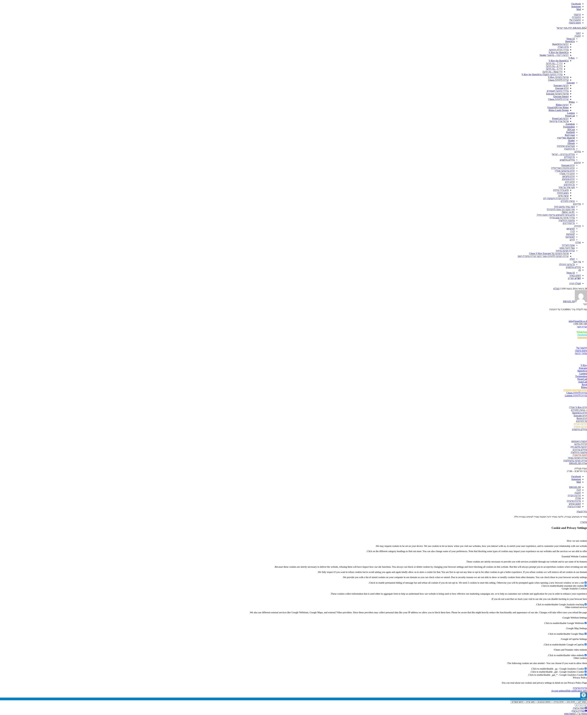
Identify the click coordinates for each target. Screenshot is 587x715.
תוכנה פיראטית (580, 455)
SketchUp (582, 370)
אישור (584, 522)
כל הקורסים (581, 421)
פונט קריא (530, 702)
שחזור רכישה (581, 353)
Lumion (583, 373)
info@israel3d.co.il (578, 321)
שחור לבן (582, 702)
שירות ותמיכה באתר (577, 457)
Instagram (582, 337)
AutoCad (582, 381)
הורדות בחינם (580, 444)
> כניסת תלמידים (579, 410)
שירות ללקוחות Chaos (576, 392)
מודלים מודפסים (579, 429)
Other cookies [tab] (580, 658)
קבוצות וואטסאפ (579, 441)
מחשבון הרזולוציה (579, 452)
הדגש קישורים (517, 702)
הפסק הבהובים (544, 702)
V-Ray (584, 365)
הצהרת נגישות (578, 710)
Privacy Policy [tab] (580, 677)
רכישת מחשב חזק (578, 446)
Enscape (583, 368)
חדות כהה (571, 702)
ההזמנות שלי (575, 20)
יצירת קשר (582, 326)
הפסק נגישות (579, 708)
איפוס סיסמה (575, 22)
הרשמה (577, 14)
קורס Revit (582, 418)
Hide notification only (576, 690)
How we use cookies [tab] (577, 541)
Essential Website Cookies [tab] (574, 556)
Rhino (584, 387)
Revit (584, 384)
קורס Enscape (580, 415)
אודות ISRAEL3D (578, 463)
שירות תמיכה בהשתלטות (575, 460)
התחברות (576, 17)
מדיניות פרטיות (580, 688)
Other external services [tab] (576, 607)
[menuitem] (290, 14)
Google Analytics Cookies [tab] (574, 588)
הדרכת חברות (580, 424)
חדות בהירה (559, 702)
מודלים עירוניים (580, 449)
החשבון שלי (581, 347)
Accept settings (558, 690)
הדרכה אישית (580, 426)
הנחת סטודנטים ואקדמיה (575, 390)
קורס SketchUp (579, 412)
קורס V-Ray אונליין (578, 407)
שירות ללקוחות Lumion (576, 395)
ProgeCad (582, 379)
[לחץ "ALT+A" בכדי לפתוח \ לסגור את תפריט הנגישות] (583, 695)
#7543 (556, 288)
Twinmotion (581, 376)
